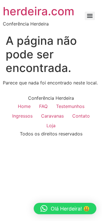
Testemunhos (70, 106)
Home (24, 106)
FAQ (43, 106)
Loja (51, 125)
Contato (81, 116)
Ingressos (22, 116)
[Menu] (90, 16)
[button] (65, 208)
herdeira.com (38, 11)
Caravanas (52, 116)
